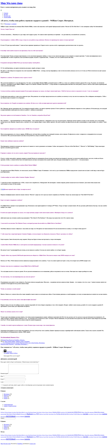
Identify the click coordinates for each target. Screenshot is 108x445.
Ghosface (50, 412)
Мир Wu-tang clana (11, 3)
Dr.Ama (43, 412)
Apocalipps (14, 412)
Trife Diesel (71, 414)
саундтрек (18, 416)
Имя (2, 376)
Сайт (2, 382)
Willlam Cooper (20, 341)
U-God (75, 414)
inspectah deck (70, 412)
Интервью (8, 24)
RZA (37, 414)
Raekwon (30, 414)
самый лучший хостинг (10, 406)
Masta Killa (87, 412)
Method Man (97, 412)
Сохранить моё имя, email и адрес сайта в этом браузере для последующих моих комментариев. (28, 385)
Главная (6, 13)
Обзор (5, 397)
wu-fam (85, 414)
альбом (104, 414)
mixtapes (102, 412)
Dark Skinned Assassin (32, 412)
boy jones (26, 412)
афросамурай (3, 416)
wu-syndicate (90, 414)
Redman (34, 414)
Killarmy (83, 412)
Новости (6, 395)
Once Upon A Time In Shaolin (13, 414)
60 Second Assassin (8, 412)
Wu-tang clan (7, 16)
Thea (55, 414)
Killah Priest (77, 412)
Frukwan (46, 412)
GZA (66, 412)
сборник (22, 416)
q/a (25, 414)
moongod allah (3, 414)
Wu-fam (6, 14)
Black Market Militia (10, 341)
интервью (27, 341)
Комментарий (4, 373)
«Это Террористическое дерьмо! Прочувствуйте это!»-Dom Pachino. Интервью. (23, 343)
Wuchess (100, 414)
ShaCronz (41, 414)
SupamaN (9, 351)
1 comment (13, 24)
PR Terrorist (22, 414)
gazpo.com (32, 443)
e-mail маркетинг (8, 404)
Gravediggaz (62, 412)
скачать (27, 416)
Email (3, 379)
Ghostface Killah (56, 412)
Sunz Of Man (45, 414)
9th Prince (2, 412)
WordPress (20, 443)
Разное (5, 398)
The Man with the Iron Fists (62, 414)
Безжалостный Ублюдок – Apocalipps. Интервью (14, 344)
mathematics (91, 412)
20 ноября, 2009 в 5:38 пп (10, 353)
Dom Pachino (39, 412)
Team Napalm (51, 414)
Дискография (7, 17)
